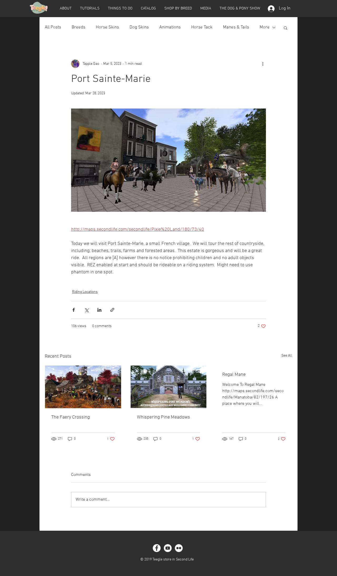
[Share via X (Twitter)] (86, 309)
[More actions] (263, 64)
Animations (170, 27)
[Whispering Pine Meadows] (169, 387)
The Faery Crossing (70, 417)
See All (286, 355)
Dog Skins (139, 27)
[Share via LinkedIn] (99, 309)
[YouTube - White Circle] (168, 548)
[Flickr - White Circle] (179, 548)
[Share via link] (112, 309)
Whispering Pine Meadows (163, 417)
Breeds (78, 27)
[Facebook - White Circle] (157, 548)
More (265, 27)
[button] (65, 8)
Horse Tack (201, 27)
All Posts (53, 27)
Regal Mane (234, 374)
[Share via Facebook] (73, 309)
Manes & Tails (236, 27)
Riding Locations (85, 292)
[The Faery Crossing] (83, 387)
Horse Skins (107, 27)
